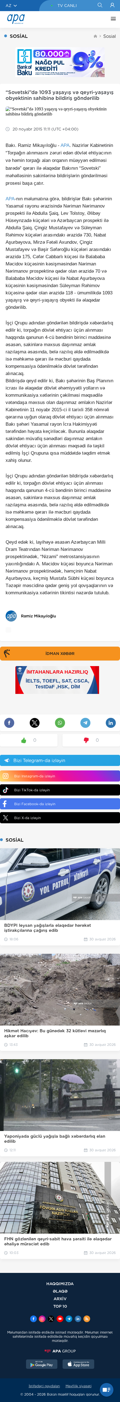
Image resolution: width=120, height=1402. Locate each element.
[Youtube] (60, 1319)
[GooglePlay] (42, 1364)
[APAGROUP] (60, 1351)
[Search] (100, 5)
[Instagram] (42, 1319)
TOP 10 (60, 1306)
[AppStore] (78, 1364)
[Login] (112, 5)
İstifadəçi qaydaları (44, 1386)
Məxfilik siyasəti (79, 1386)
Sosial (109, 36)
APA (65, 145)
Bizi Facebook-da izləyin (34, 804)
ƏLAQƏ (60, 1291)
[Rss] (86, 1319)
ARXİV (60, 1298)
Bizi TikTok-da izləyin (32, 790)
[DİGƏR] (112, 19)
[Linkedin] (78, 1319)
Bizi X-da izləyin (27, 818)
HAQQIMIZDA (60, 1283)
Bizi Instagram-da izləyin (34, 776)
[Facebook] (33, 1319)
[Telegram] (69, 1319)
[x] (51, 1319)
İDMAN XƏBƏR (60, 653)
